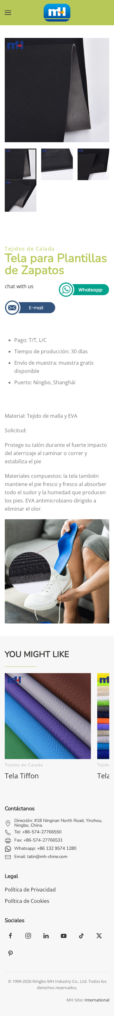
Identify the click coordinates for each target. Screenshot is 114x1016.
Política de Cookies (27, 900)
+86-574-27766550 (41, 832)
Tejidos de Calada (30, 248)
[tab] (20, 164)
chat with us (19, 286)
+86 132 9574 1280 (56, 848)
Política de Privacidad (30, 889)
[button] (8, 12)
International (97, 1000)
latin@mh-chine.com (47, 857)
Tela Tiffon (22, 775)
